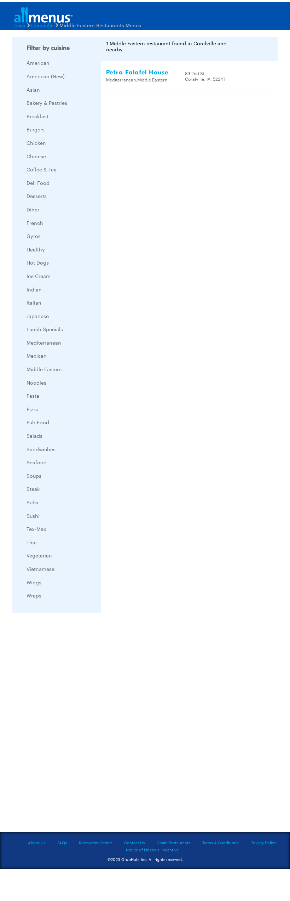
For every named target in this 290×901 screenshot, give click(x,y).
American (38, 62)
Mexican (37, 355)
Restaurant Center (95, 842)
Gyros (34, 235)
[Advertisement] (65, 724)
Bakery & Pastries (47, 102)
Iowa (19, 25)
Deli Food (38, 182)
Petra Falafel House (137, 72)
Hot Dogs (38, 262)
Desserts (37, 195)
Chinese (36, 156)
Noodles (36, 382)
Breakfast (37, 116)
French (35, 222)
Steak (33, 488)
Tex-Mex (36, 528)
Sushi (33, 515)
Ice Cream (39, 275)
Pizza (33, 409)
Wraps (34, 595)
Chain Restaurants (173, 842)
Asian (33, 89)
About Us (36, 842)
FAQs (62, 842)
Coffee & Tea (42, 169)
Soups (34, 475)
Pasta (33, 395)
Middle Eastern (44, 369)
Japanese (38, 315)
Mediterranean (44, 342)
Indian (34, 289)
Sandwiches (41, 449)
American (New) (46, 76)
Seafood (37, 462)
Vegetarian (39, 555)
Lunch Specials (45, 329)
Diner (33, 209)
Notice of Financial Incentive (152, 849)
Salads (34, 435)
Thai (32, 542)
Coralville (42, 25)
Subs (32, 502)
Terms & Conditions (220, 842)
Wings (34, 582)
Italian (34, 302)
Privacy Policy (263, 842)
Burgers (36, 129)
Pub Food (38, 422)
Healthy (36, 249)
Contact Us (134, 842)
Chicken (36, 142)
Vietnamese (40, 568)
